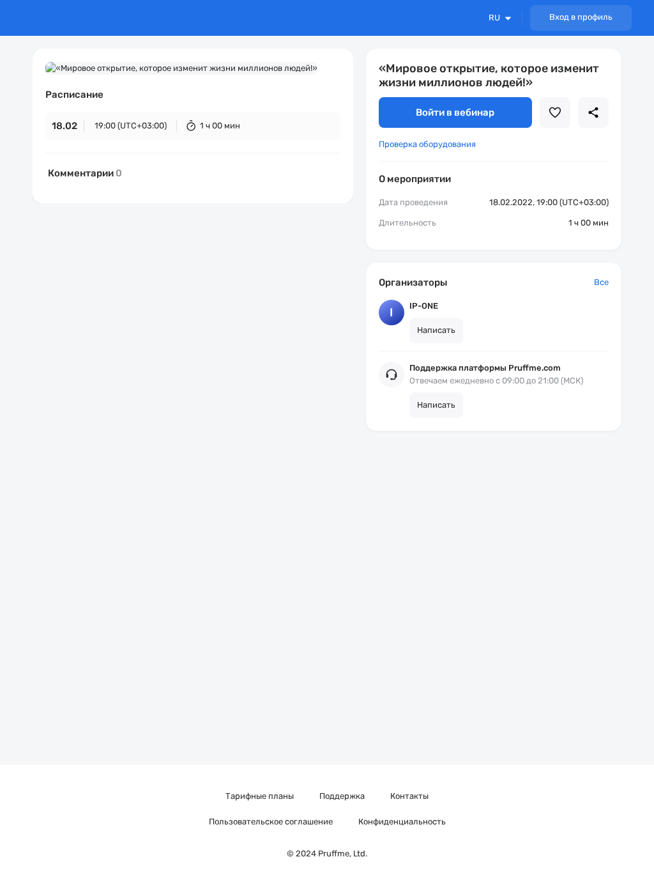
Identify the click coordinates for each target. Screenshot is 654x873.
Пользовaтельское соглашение (271, 821)
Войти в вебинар (455, 112)
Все (601, 282)
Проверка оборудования (427, 144)
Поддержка (342, 796)
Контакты (409, 796)
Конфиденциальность (402, 821)
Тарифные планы (259, 796)
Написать (436, 330)
